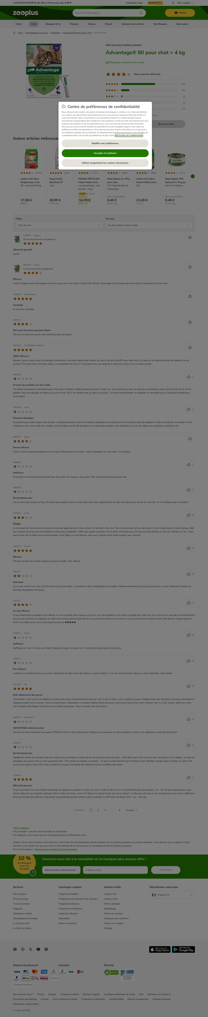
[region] (105, 135)
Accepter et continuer (105, 153)
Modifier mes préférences (105, 143)
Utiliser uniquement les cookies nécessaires (105, 162)
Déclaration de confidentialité (129, 135)
